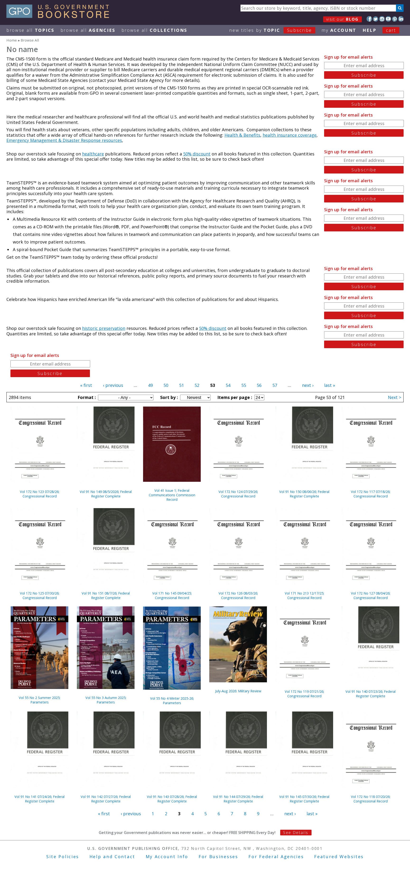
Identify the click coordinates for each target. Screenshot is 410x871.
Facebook (369, 19)
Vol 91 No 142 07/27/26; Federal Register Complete (106, 798)
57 (274, 385)
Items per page (234, 397)
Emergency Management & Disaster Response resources (64, 140)
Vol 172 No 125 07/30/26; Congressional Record (39, 595)
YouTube (388, 19)
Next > (394, 397)
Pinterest (394, 19)
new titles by (270, 30)
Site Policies (62, 856)
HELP (370, 30)
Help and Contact (112, 856)
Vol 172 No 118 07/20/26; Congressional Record (370, 798)
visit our (342, 19)
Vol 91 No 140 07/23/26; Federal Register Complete (370, 693)
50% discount (196, 154)
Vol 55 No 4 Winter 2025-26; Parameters (172, 700)
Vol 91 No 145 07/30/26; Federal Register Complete (304, 798)
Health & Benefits (242, 135)
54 (228, 385)
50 (165, 385)
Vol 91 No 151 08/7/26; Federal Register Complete (106, 595)
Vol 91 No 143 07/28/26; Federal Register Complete (172, 798)
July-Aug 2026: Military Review (238, 691)
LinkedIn (401, 19)
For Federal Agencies (276, 856)
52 (197, 385)
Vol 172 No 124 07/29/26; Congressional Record (238, 493)
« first (86, 385)
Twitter (375, 19)
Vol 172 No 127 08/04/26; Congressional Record (370, 595)
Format (86, 397)
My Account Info (167, 856)
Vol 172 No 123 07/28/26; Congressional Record (39, 493)
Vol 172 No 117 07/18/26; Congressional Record (370, 493)
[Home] (59, 16)
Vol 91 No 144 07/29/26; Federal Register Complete (238, 798)
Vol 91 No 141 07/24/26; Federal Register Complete (39, 798)
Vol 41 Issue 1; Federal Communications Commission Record (172, 495)
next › (307, 385)
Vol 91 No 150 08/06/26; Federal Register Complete (304, 493)
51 (181, 385)
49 (150, 385)
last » (329, 385)
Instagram (382, 19)
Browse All (30, 30)
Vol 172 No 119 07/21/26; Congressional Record (304, 693)
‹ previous (113, 385)
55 (243, 385)
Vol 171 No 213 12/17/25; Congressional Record (304, 595)
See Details (295, 832)
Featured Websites (339, 856)
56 (259, 385)
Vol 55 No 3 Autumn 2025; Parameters (105, 699)
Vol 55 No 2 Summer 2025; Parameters (39, 699)
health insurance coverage (290, 135)
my (338, 30)
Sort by (168, 397)
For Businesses (218, 856)
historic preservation (103, 328)
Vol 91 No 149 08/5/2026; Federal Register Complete (106, 493)
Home (11, 40)
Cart (391, 30)
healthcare (93, 154)
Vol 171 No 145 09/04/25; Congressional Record (172, 595)
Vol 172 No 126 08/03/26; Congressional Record (238, 595)
